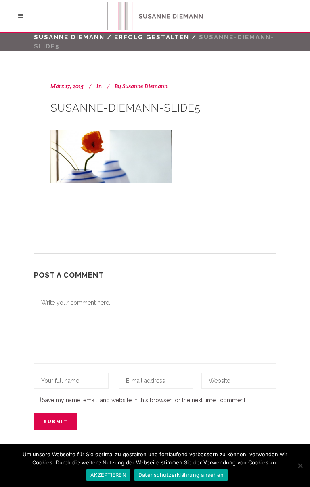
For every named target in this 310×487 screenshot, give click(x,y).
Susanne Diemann (69, 37)
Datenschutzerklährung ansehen (181, 475)
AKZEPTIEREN (108, 475)
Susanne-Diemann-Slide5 (125, 108)
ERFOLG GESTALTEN (151, 37)
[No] (300, 466)
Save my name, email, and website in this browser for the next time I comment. (144, 400)
